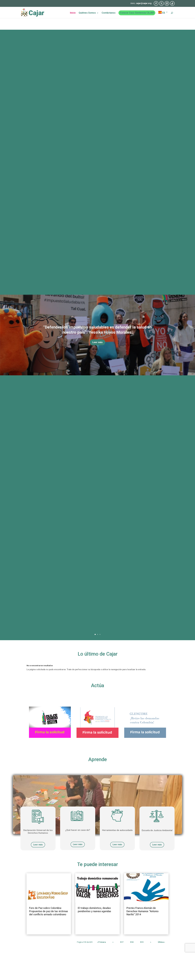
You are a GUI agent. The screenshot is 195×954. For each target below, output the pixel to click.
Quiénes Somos (87, 13)
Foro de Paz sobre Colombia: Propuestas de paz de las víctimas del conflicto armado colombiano (48, 911)
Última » (161, 942)
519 (141, 942)
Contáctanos (108, 13)
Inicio (73, 13)
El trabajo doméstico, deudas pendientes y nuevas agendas (94, 909)
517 (121, 942)
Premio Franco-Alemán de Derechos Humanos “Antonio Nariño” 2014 (142, 911)
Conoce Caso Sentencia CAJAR (137, 12)
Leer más (97, 342)
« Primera (101, 942)
